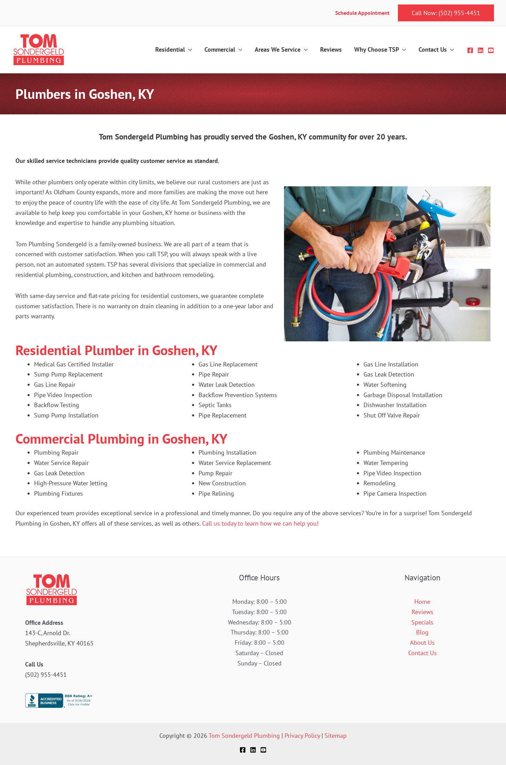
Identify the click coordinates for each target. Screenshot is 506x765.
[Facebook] (470, 50)
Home (422, 602)
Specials (422, 622)
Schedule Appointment (363, 12)
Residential (170, 49)
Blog (422, 632)
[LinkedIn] (480, 50)
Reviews (331, 49)
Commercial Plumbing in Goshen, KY (121, 438)
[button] (446, 13)
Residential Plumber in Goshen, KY (116, 350)
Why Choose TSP (376, 49)
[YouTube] (491, 50)
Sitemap (336, 736)
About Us (422, 643)
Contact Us (433, 49)
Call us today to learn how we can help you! (260, 523)
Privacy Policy (302, 736)
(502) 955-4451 (46, 675)
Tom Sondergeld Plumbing (244, 736)
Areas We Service (278, 49)
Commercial (219, 49)
